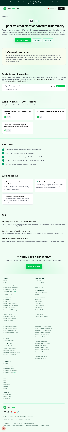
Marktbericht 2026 (9, 372)
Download (61, 86)
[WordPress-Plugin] (18, 412)
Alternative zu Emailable (41, 352)
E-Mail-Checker (7, 301)
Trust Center (6, 425)
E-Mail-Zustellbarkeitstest (10, 326)
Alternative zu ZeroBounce (42, 334)
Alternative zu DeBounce (41, 347)
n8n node (37, 40)
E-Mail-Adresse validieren (10, 303)
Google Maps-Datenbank (10, 346)
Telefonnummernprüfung (41, 316)
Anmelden (61, 8)
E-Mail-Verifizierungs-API (9, 289)
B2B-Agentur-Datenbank (9, 354)
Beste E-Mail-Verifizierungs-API (43, 330)
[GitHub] (8, 412)
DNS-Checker (38, 307)
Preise (5, 280)
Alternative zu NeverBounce (42, 332)
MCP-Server (6, 338)
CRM (36, 21)
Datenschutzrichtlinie (18, 425)
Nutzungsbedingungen (32, 425)
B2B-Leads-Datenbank (9, 350)
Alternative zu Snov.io (40, 354)
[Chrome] (11, 412)
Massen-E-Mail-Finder (40, 283)
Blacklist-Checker (39, 310)
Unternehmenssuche (40, 285)
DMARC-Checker (39, 305)
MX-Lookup (38, 299)
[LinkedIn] (4, 412)
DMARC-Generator (40, 297)
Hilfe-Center (6, 384)
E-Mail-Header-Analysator (10, 328)
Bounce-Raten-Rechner (9, 330)
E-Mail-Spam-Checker (9, 307)
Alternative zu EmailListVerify (42, 343)
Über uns (5, 386)
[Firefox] (14, 412)
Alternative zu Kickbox (41, 341)
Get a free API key (24, 40)
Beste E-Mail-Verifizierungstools (43, 326)
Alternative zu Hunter (40, 337)
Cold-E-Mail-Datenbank (9, 348)
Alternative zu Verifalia (41, 345)
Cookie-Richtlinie (44, 425)
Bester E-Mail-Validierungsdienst (43, 328)
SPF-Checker (38, 301)
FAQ (4, 382)
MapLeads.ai (6, 398)
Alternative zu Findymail (41, 356)
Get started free (35, 266)
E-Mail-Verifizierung (8, 285)
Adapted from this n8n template (18, 81)
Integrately (48, 40)
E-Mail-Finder (38, 280)
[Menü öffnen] (17, 8)
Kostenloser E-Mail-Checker (10, 305)
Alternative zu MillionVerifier (42, 349)
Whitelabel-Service (9, 291)
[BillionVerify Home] (9, 8)
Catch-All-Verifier (7, 314)
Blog (4, 380)
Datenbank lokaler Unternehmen (11, 352)
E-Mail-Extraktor (39, 287)
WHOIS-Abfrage (39, 314)
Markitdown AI (7, 394)
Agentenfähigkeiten (8, 340)
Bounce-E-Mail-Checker (9, 312)
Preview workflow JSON (11, 89)
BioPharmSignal (7, 396)
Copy (53, 86)
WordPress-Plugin (8, 320)
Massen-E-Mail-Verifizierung (10, 287)
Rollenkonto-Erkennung (9, 316)
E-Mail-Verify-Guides (8, 366)
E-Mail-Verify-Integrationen (10, 370)
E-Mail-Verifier (7, 297)
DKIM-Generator (39, 295)
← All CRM (5, 16)
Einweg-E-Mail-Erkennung (10, 310)
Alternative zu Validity (40, 358)
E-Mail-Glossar (7, 364)
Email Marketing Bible (9, 368)
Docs (4, 378)
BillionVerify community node (42, 79)
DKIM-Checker (39, 303)
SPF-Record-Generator (41, 292)
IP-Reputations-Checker (41, 312)
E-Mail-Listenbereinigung (9, 318)
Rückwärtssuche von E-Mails (10, 332)
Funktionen (6, 283)
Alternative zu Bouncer (41, 339)
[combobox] (52, 8)
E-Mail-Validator (7, 299)
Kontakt (5, 388)
